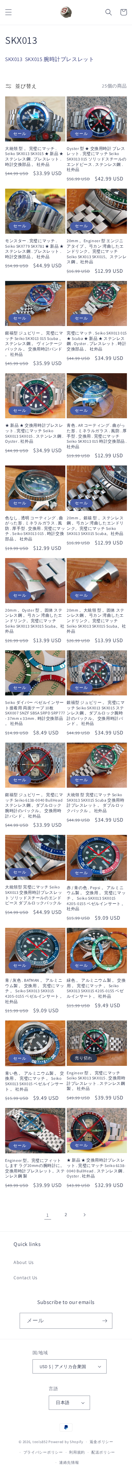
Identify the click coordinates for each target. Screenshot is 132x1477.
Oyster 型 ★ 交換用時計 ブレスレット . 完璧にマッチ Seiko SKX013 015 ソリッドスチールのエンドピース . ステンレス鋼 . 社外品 (97, 159)
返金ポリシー (101, 1441)
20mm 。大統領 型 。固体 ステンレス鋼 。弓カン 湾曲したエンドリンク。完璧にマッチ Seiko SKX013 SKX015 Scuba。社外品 (96, 621)
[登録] (104, 1321)
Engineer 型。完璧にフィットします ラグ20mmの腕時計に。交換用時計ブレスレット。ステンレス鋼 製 (35, 1168)
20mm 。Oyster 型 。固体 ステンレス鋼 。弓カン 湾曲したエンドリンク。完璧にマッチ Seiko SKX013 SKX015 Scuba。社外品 (34, 621)
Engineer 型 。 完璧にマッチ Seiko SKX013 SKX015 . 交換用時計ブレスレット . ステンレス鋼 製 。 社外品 (96, 1080)
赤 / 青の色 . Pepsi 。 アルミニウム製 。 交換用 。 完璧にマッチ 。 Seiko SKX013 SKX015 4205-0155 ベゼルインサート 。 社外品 (96, 898)
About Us (24, 1262)
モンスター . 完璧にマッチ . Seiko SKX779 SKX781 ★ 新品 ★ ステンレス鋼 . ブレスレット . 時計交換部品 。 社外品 (34, 248)
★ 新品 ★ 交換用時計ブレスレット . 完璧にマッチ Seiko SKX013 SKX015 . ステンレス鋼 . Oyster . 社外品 (34, 433)
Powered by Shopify (65, 1441)
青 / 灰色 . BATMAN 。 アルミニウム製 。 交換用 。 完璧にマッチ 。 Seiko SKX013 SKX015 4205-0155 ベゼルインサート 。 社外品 (34, 991)
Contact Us (26, 1277)
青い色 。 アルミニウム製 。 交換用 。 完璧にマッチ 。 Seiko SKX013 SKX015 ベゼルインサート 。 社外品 (34, 1081)
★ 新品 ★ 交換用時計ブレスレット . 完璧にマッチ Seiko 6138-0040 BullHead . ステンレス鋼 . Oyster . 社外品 (96, 1167)
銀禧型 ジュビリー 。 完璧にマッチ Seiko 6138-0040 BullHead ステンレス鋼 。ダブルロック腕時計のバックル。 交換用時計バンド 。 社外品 (34, 805)
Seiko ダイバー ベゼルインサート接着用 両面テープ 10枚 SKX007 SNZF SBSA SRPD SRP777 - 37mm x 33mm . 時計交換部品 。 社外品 (35, 713)
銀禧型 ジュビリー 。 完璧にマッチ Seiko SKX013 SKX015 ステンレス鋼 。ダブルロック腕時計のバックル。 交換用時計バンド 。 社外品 (96, 713)
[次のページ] (84, 1214)
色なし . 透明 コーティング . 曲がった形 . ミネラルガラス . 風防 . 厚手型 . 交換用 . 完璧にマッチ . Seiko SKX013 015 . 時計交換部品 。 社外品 (35, 528)
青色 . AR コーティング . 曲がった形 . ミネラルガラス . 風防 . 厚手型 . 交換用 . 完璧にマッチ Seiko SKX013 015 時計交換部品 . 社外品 (97, 436)
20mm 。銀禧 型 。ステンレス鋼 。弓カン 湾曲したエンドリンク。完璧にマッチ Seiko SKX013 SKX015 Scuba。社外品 (95, 525)
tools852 (40, 1441)
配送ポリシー (103, 1452)
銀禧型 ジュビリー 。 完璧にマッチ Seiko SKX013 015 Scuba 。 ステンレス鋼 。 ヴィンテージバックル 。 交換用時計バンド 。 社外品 (34, 343)
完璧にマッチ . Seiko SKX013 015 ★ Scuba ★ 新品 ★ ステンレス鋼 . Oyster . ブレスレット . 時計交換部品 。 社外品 (97, 340)
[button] (8, 12)
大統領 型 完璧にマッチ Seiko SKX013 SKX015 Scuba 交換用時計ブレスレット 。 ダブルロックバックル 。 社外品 (95, 802)
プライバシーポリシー (43, 1452)
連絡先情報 (69, 1462)
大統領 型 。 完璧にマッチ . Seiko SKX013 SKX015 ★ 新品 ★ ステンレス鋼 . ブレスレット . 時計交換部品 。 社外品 (34, 156)
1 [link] (47, 1215)
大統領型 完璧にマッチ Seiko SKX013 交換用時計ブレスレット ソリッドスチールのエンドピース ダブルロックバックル (33, 894)
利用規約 (77, 1452)
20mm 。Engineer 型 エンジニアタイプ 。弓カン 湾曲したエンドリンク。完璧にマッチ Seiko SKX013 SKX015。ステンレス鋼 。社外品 (97, 251)
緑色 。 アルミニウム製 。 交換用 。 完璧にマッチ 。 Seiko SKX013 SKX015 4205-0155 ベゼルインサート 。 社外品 (96, 988)
